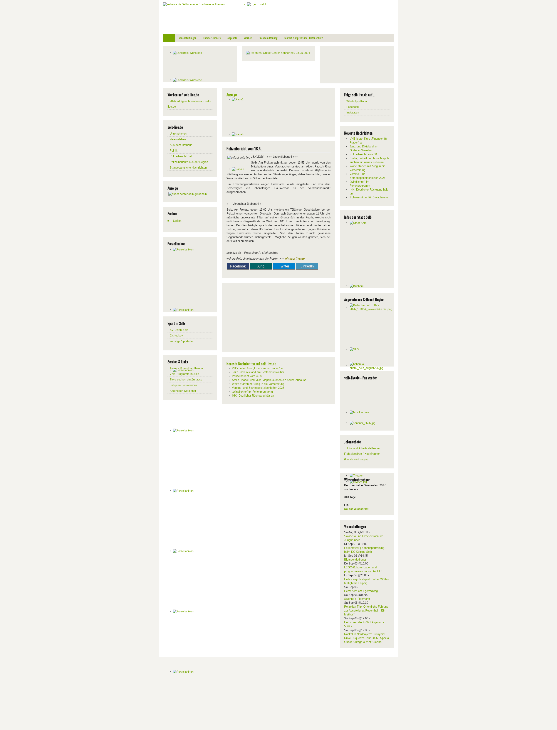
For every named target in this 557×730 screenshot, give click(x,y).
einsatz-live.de (295, 258)
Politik (174, 150)
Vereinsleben (178, 139)
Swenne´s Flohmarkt (357, 598)
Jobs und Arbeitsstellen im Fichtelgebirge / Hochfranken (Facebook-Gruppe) (362, 454)
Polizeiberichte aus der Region (189, 162)
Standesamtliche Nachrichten (188, 167)
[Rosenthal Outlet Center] (278, 52)
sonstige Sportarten (182, 341)
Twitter (284, 266)
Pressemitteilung (268, 38)
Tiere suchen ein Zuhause (186, 379)
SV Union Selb (179, 329)
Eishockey (176, 335)
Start (169, 38)
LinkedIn (307, 266)
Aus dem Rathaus (181, 145)
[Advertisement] (357, 64)
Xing (261, 266)
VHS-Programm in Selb (184, 373)
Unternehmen (178, 133)
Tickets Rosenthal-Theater (186, 368)
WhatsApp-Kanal (356, 101)
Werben (248, 38)
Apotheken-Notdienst (183, 390)
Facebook (238, 266)
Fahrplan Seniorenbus (183, 385)
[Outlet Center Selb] (187, 193)
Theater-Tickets (212, 38)
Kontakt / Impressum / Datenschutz (303, 38)
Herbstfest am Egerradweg (361, 591)
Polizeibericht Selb (181, 156)
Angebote (232, 38)
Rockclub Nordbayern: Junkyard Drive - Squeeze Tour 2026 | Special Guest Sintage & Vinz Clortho (366, 638)
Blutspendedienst (355, 559)
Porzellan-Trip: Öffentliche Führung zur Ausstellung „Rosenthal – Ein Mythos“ (366, 610)
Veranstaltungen (187, 38)
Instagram (352, 112)
